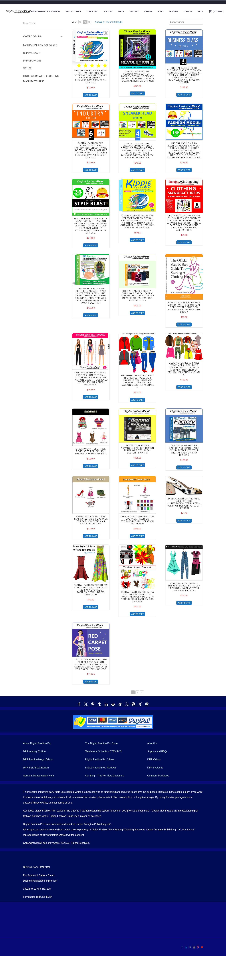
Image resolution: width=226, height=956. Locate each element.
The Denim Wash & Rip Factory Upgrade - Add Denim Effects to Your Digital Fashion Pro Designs (184, 450)
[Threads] (147, 704)
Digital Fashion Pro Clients (100, 759)
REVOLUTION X (73, 11)
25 (85, 22)
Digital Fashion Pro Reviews (100, 767)
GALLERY (134, 11)
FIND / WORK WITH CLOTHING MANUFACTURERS (41, 78)
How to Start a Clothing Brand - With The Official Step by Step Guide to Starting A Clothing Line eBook (184, 307)
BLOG (160, 11)
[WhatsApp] (126, 704)
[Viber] (133, 704)
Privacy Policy (40, 802)
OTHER (27, 68)
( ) (217, 11)
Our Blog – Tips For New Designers (104, 775)
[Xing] (140, 704)
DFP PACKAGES (31, 53)
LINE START (93, 11)
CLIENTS (188, 11)
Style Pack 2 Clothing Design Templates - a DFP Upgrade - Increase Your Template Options (184, 587)
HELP (200, 11)
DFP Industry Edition (34, 751)
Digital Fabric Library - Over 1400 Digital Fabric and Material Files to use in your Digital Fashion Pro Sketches (137, 295)
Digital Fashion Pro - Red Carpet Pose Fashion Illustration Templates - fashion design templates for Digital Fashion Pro (91, 664)
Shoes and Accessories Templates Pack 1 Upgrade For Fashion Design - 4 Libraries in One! (91, 520)
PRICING (108, 11)
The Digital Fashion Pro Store (101, 743)
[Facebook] (79, 704)
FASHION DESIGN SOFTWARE (45, 11)
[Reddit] (113, 704)
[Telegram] (120, 704)
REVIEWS (173, 11)
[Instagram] (194, 947)
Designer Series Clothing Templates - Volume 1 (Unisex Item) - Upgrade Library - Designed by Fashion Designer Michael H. (137, 381)
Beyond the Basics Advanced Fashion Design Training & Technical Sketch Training (137, 449)
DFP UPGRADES (32, 60)
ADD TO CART (91, 95)
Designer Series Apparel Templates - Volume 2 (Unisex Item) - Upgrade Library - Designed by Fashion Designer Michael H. (184, 368)
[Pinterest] (93, 704)
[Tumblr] (99, 704)
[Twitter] (86, 704)
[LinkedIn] (106, 704)
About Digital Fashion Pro (37, 743)
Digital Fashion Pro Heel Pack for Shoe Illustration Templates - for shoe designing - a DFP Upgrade (184, 503)
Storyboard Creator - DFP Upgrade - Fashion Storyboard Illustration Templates (137, 520)
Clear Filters (29, 23)
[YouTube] (202, 947)
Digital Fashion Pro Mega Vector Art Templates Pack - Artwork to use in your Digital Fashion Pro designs (137, 596)
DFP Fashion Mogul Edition (38, 759)
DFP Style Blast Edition (36, 767)
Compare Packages (158, 775)
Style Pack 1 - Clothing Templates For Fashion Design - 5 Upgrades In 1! (90, 451)
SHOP (121, 11)
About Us (152, 743)
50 (89, 22)
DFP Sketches (155, 767)
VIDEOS (148, 11)
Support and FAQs (157, 751)
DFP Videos (154, 759)
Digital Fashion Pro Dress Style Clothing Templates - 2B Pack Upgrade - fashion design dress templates (91, 590)
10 (80, 22)
